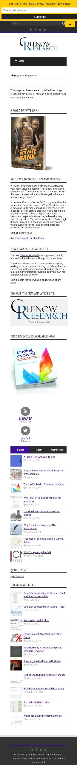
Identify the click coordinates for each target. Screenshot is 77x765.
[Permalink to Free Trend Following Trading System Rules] (16, 547)
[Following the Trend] (38, 48)
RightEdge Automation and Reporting (44, 688)
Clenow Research (29, 255)
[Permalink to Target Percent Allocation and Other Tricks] (16, 642)
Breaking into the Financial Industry (42, 661)
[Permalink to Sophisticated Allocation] (16, 711)
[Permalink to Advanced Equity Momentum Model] (16, 724)
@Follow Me (18, 570)
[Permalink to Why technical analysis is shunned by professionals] (16, 479)
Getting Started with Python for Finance (44, 674)
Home (17, 75)
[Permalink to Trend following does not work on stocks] (16, 520)
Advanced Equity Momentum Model (43, 715)
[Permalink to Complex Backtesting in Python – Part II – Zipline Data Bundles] (16, 601)
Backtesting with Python (36, 620)
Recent (38, 449)
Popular (20, 449)
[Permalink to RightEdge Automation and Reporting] (16, 697)
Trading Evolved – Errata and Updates (44, 484)
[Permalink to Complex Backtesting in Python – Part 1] (16, 615)
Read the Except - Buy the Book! (27, 238)
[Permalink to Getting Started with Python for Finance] (16, 683)
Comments (57, 449)
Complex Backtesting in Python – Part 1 (45, 606)
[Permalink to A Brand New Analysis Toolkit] (16, 465)
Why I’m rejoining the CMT (37, 552)
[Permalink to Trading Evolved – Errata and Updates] (16, 493)
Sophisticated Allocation (37, 702)
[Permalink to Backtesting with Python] (16, 629)
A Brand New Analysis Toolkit (39, 457)
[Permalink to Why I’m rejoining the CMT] (16, 561)
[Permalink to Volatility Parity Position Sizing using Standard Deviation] (16, 656)
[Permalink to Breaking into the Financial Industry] (16, 670)
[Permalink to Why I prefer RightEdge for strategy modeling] (16, 506)
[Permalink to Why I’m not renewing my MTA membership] (16, 533)
